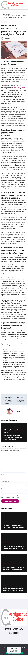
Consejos (12, 429)
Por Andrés (7, 38)
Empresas (6, 543)
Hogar (5, 522)
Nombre (3, 474)
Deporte (6, 432)
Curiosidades (20, 429)
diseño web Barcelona (19, 87)
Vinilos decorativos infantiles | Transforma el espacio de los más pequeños (13, 590)
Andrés (19, 411)
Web (2, 488)
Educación (6, 564)
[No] (26, 649)
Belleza (6, 429)
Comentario (4, 453)
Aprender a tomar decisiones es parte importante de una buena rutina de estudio (13, 569)
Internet (4, 22)
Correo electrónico (5, 481)
